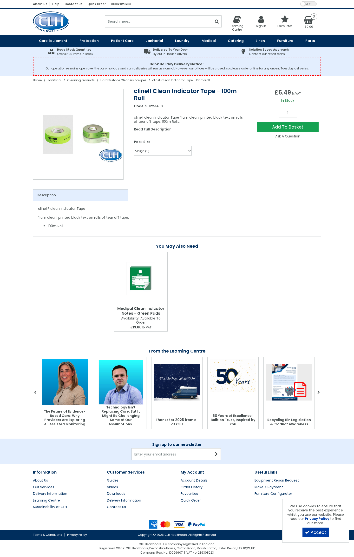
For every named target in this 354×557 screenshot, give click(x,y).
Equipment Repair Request (277, 480)
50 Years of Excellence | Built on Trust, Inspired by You (233, 420)
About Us (40, 4)
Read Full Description (152, 129)
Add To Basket (287, 127)
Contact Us (73, 4)
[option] (78, 134)
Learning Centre (46, 500)
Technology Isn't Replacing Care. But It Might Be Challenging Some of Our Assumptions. (121, 416)
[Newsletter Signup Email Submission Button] (216, 454)
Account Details (194, 480)
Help (55, 4)
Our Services (43, 487)
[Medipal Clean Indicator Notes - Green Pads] (141, 278)
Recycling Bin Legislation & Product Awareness (289, 422)
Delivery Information (50, 494)
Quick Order (96, 4)
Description (46, 195)
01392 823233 (121, 4)
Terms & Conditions (47, 535)
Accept (318, 532)
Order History (192, 487)
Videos (112, 487)
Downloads (116, 494)
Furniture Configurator (273, 494)
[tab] (80, 195)
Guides (112, 480)
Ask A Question (287, 136)
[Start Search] (217, 21)
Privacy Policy (77, 535)
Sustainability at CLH (50, 507)
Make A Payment (269, 487)
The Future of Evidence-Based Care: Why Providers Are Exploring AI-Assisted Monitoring (64, 418)
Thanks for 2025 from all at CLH (177, 422)
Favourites (189, 494)
